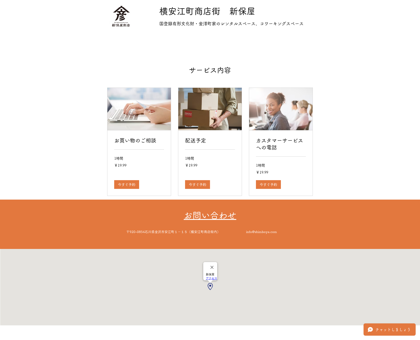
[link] (139, 140)
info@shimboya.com (261, 231)
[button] (126, 184)
